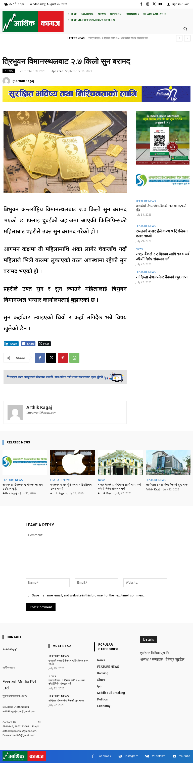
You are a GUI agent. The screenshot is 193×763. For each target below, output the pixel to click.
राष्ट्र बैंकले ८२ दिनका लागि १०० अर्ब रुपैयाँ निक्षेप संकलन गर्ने (162, 256)
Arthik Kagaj (25, 81)
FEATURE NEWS (146, 201)
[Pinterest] (63, 358)
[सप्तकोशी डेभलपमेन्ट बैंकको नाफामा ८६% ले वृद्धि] (162, 181)
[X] (154, 4)
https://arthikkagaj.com (41, 412)
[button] (185, 28)
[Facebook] (141, 4)
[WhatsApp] (74, 358)
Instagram (131, 756)
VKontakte (158, 756)
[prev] (179, 38)
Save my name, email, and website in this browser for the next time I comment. (88, 595)
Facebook (104, 756)
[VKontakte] (147, 756)
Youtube (184, 756)
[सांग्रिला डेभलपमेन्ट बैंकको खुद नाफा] (168, 462)
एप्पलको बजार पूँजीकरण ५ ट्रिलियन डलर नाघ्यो (68, 662)
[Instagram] (147, 4)
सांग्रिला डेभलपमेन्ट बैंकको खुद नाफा (106, 38)
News (9, 71)
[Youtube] (160, 4)
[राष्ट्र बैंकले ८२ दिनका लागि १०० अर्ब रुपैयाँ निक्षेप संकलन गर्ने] (120, 462)
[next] (187, 38)
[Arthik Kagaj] (7, 81)
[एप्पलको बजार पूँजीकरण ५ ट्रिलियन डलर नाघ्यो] (72, 462)
